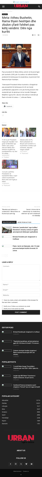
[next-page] (6, 255)
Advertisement (17, 471)
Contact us (26, 471)
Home (3, 11)
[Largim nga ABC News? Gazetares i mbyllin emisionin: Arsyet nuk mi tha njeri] (6, 378)
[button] (3, 6)
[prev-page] (3, 255)
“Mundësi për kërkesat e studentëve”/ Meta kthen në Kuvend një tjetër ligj (11, 211)
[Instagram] (16, 464)
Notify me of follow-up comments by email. (17, 306)
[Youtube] (32, 464)
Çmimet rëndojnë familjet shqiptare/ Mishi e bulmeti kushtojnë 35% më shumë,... (25, 352)
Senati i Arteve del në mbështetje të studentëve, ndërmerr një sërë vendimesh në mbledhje (30, 212)
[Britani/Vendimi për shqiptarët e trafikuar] (7, 239)
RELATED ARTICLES (9, 222)
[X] (15, 39)
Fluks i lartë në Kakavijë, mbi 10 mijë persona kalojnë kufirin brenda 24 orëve (26, 248)
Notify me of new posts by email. (14, 308)
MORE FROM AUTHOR (24, 222)
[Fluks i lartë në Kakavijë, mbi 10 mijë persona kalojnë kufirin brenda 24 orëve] (7, 248)
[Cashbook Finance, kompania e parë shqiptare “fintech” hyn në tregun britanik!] (7, 385)
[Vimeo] (26, 464)
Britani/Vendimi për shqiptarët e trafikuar (26, 332)
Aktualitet (9, 11)
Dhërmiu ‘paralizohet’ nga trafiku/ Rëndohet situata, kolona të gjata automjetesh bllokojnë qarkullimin (25, 229)
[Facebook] (10, 39)
